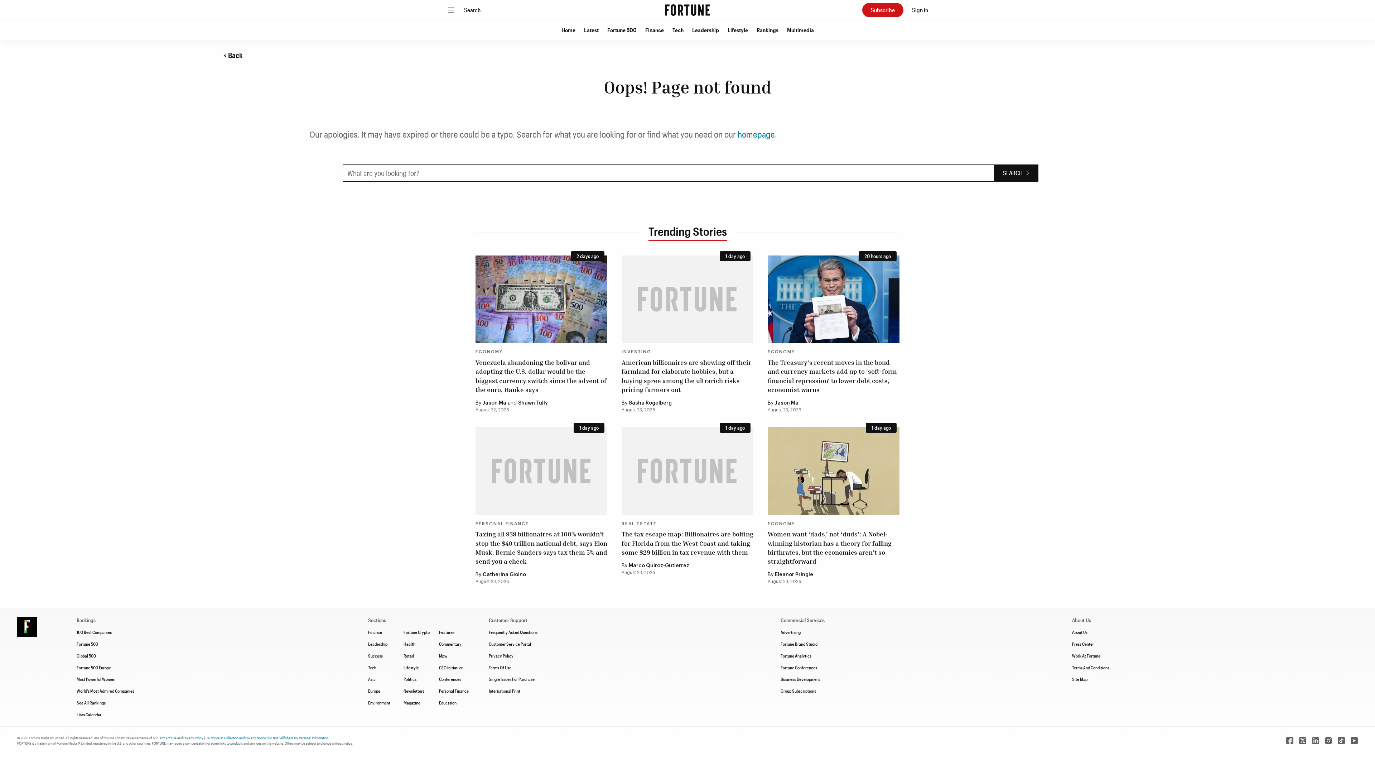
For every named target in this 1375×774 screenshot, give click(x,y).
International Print (504, 690)
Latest (591, 30)
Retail (409, 655)
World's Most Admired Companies (105, 690)
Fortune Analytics (796, 655)
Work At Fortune (1086, 655)
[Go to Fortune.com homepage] (687, 10)
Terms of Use (167, 738)
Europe (374, 690)
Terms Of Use (500, 667)
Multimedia (800, 30)
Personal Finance (502, 524)
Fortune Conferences (799, 667)
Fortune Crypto (417, 632)
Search (472, 9)
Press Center (1083, 643)
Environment (379, 702)
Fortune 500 (622, 30)
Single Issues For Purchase (512, 679)
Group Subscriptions (798, 690)
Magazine (412, 702)
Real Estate (639, 524)
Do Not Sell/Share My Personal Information (298, 738)
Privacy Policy (501, 655)
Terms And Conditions (1090, 667)
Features (446, 632)
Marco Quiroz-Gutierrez (659, 565)
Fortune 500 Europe (94, 667)
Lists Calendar (89, 714)
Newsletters (414, 690)
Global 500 (86, 655)
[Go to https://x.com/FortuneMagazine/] (1302, 740)
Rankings (767, 30)
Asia (372, 679)
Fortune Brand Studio (799, 643)
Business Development (800, 679)
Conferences (450, 679)
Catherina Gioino (504, 574)
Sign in (920, 9)
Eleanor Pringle (794, 574)
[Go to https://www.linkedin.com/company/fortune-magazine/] (1315, 740)
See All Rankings (91, 702)
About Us (1079, 632)
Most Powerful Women (96, 679)
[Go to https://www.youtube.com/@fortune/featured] (1354, 740)
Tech (678, 30)
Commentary (450, 643)
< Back (233, 55)
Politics (410, 679)
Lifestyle (738, 30)
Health (409, 643)
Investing (636, 352)
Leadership (705, 30)
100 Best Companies (94, 632)
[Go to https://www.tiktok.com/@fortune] (1341, 740)
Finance (654, 30)
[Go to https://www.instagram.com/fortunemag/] (1328, 740)
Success (375, 655)
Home (568, 30)
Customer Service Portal (510, 643)
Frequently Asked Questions (513, 632)
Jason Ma (494, 403)
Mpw (443, 655)
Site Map (1079, 679)
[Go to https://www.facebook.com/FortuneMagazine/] (1289, 740)
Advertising (791, 632)
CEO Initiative (451, 667)
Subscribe (883, 9)
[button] (568, 30)
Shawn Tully (533, 403)
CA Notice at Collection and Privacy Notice (236, 738)
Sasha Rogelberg (650, 403)
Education (448, 702)
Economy (489, 352)
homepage (756, 134)
